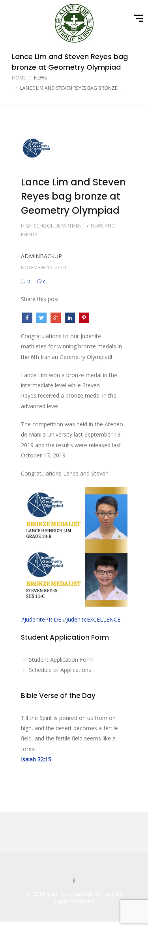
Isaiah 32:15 (36, 759)
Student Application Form (61, 659)
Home (19, 77)
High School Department (52, 225)
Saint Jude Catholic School (80, 894)
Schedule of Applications (60, 670)
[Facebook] (74, 881)
